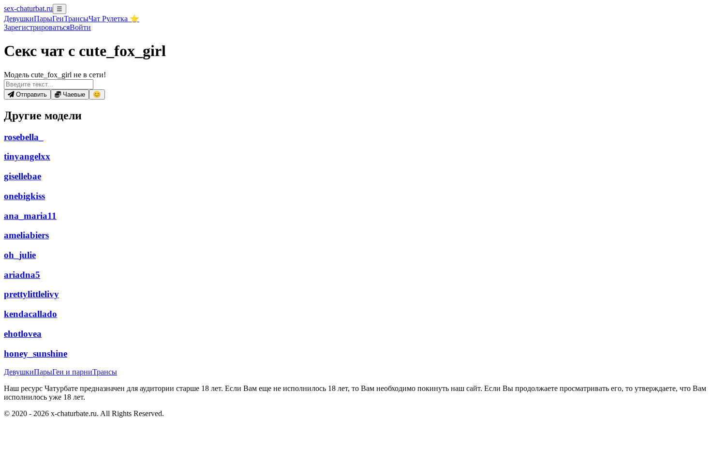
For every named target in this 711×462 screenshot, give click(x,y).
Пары (43, 18)
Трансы (76, 18)
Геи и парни (72, 372)
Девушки (19, 18)
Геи (58, 18)
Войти (80, 27)
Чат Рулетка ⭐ (114, 18)
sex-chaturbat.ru (28, 8)
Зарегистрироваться (37, 27)
